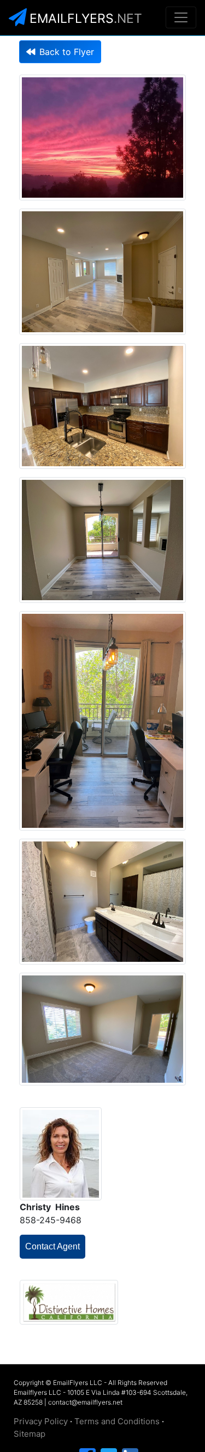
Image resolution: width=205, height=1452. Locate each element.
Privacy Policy (41, 1421)
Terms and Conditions (117, 1421)
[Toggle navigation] (181, 17)
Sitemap (29, 1434)
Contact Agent (52, 1246)
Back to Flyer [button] (66, 51)
